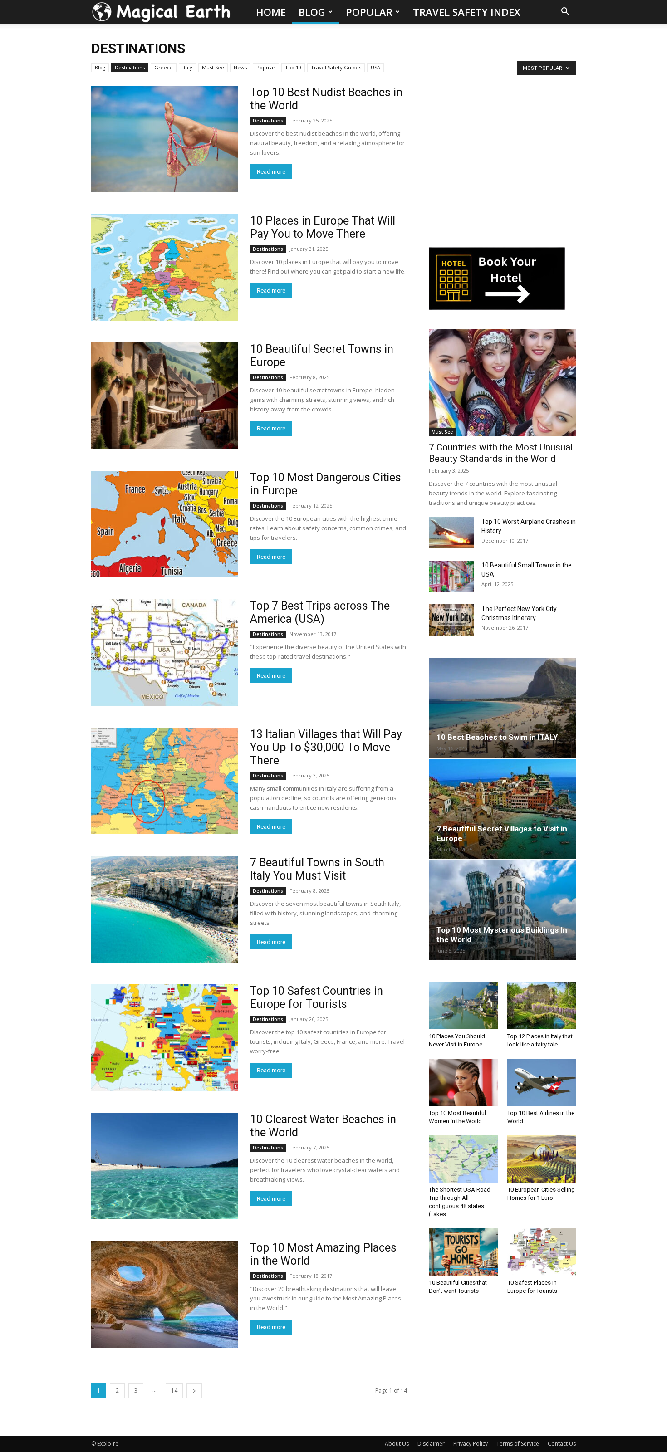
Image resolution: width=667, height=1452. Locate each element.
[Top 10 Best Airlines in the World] (541, 1082)
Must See (213, 67)
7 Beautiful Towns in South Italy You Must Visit (317, 869)
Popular (369, 12)
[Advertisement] (497, 161)
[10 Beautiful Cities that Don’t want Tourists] (463, 1252)
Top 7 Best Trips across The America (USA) (320, 612)
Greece (163, 67)
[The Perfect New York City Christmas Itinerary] (451, 620)
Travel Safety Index (466, 12)
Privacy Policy (470, 1443)
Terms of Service (517, 1443)
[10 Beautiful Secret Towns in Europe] (164, 395)
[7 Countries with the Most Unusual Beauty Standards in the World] (502, 382)
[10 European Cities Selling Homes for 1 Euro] (541, 1159)
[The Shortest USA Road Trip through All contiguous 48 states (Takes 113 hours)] (463, 1159)
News (240, 67)
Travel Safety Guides (336, 67)
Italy (187, 67)
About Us (397, 1443)
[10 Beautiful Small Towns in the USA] (451, 576)
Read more (271, 171)
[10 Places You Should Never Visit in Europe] (463, 1005)
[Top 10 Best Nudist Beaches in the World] (164, 139)
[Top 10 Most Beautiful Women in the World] (463, 1082)
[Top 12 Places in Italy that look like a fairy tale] (541, 1005)
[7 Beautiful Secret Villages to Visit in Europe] (502, 809)
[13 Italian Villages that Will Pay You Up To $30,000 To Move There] (164, 781)
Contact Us (562, 1443)
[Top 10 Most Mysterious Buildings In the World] (502, 910)
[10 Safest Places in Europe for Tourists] (541, 1252)
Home (271, 12)
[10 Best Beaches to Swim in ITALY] (502, 708)
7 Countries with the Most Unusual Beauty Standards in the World (501, 453)
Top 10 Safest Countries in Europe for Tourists (316, 997)
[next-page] (194, 1390)
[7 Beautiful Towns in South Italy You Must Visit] (164, 909)
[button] (565, 12)
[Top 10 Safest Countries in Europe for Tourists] (164, 1037)
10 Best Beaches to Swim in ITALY (497, 737)
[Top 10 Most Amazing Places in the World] (164, 1294)
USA (375, 67)
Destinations (130, 67)
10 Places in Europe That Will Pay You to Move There (322, 227)
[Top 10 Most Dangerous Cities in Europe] (164, 524)
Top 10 (293, 67)
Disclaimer (431, 1443)
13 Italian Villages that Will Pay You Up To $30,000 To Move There (326, 747)
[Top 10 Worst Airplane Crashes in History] (451, 532)
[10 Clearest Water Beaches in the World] (164, 1166)
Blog (312, 12)
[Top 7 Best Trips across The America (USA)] (164, 652)
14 (174, 1390)
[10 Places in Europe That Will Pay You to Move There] (164, 267)
